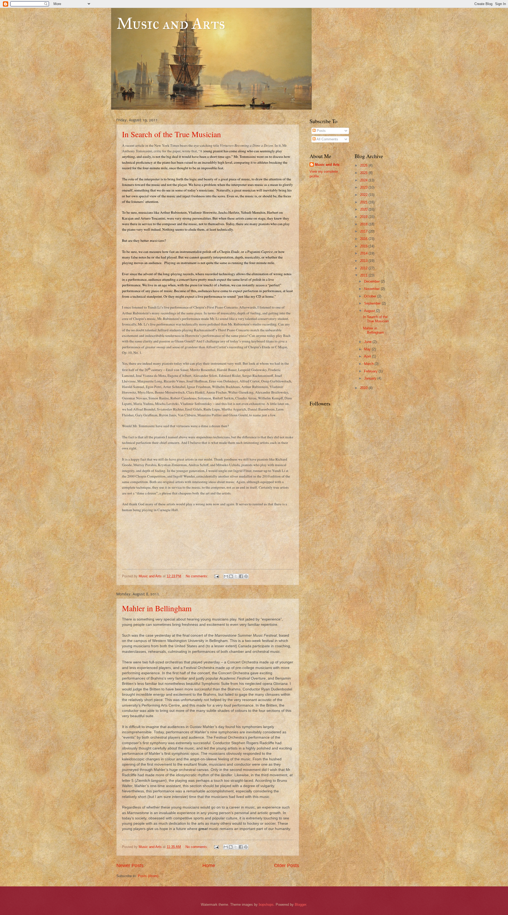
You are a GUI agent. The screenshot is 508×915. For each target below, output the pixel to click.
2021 (364, 202)
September (373, 303)
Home (208, 865)
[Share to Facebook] (241, 576)
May (368, 349)
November (372, 289)
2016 (364, 239)
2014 (364, 253)
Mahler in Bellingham (157, 608)
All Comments (327, 139)
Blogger (300, 905)
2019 (364, 217)
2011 (364, 275)
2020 (364, 209)
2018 (364, 224)
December (372, 281)
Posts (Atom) (148, 876)
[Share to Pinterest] (246, 576)
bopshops (266, 905)
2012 (364, 268)
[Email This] (226, 576)
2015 (364, 246)
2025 (364, 173)
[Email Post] (216, 576)
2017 (364, 231)
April (368, 356)
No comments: (197, 576)
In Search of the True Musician (171, 134)
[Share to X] (236, 576)
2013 (364, 261)
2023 (364, 187)
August (370, 311)
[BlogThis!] (231, 576)
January (370, 378)
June (368, 342)
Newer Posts (129, 865)
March (369, 364)
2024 (364, 180)
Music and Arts (170, 23)
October (370, 296)
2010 (364, 388)
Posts (321, 131)
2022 (364, 195)
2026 (364, 165)
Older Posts (286, 865)
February (371, 371)
